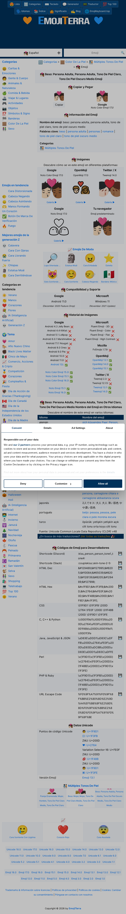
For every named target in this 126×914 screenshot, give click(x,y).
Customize (61, 483)
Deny (23, 483)
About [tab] (109, 428)
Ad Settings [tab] (78, 428)
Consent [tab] (17, 428)
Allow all (103, 483)
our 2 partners (22, 444)
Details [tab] (48, 428)
